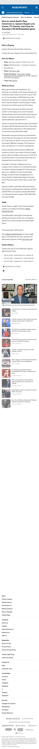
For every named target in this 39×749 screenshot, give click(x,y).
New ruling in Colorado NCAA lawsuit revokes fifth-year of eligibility (24, 360)
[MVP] (20, 729)
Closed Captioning (8, 654)
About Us (5, 623)
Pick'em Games (7, 599)
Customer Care (7, 669)
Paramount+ (6, 632)
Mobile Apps (6, 615)
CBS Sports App (14, 71)
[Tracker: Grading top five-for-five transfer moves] (6, 353)
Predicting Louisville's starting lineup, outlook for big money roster (24, 330)
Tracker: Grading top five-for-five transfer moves (23, 350)
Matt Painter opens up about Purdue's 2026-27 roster (24, 391)
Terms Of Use (6, 643)
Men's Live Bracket (26, 17)
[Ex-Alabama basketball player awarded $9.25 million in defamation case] (6, 373)
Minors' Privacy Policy (9, 650)
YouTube (5, 676)
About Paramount (7, 629)
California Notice (7, 658)
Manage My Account (8, 703)
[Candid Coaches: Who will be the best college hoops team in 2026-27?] (6, 322)
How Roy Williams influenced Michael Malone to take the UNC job (24, 401)
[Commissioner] (10, 729)
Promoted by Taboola (30, 279)
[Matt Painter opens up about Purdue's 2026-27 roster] (6, 393)
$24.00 (14, 81)
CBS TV (4, 636)
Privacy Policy (6, 647)
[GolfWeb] (19, 733)
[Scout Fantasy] (29, 729)
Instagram (5, 683)
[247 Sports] (8, 725)
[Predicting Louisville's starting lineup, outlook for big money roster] (6, 333)
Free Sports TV (7, 605)
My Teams (5, 710)
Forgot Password (7, 713)
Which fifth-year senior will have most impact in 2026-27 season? (24, 340)
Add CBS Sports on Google (12, 38)
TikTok (4, 680)
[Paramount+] (32, 725)
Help (3, 665)
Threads (4, 692)
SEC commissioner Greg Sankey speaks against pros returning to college (22, 381)
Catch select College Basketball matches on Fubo (17, 75)
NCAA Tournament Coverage (10, 17)
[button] (2, 7)
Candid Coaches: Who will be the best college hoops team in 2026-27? (24, 320)
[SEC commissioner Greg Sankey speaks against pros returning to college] (6, 383)
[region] (19, 294)
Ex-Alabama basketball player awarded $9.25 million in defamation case (24, 371)
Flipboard (5, 696)
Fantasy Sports (7, 602)
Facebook (5, 686)
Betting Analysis (7, 609)
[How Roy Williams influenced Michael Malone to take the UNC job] (6, 403)
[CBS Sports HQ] (27, 718)
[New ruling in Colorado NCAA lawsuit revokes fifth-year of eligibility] (6, 363)
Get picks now (27, 239)
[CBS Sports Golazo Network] (19, 722)
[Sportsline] (20, 725)
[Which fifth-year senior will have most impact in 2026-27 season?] (6, 343)
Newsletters (6, 707)
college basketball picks (13, 234)
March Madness (7, 612)
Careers (4, 626)
